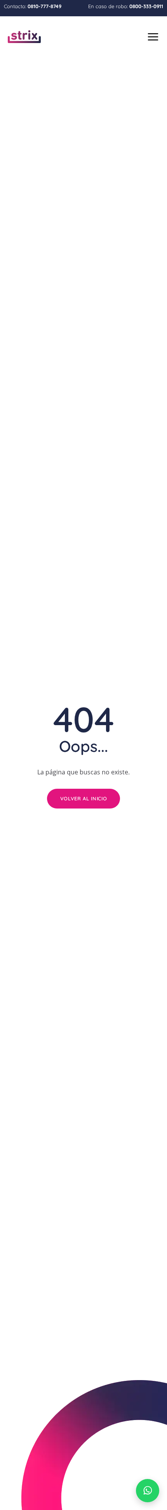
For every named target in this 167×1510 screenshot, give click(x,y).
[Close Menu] (152, 35)
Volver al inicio (83, 798)
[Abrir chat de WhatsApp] (147, 1490)
